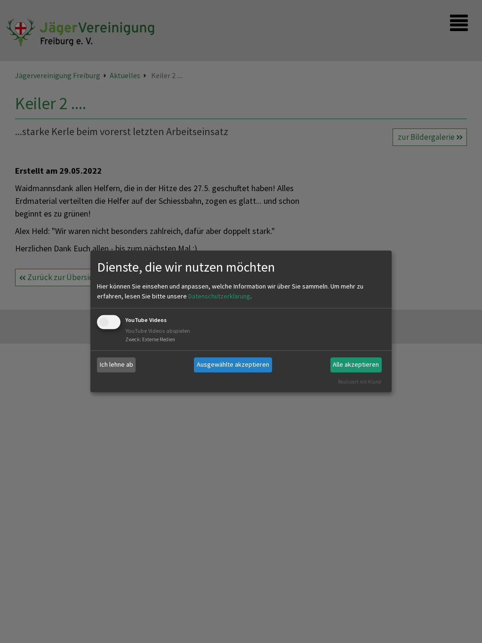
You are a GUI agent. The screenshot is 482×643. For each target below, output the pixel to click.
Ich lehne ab (116, 364)
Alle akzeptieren (356, 364)
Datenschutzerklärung (219, 296)
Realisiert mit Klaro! (359, 381)
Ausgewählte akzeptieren (233, 364)
